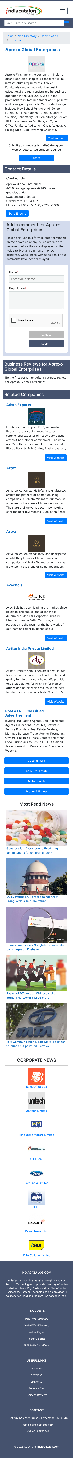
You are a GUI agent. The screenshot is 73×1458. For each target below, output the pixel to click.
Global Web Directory (36, 1325)
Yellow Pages (36, 1332)
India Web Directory (36, 1318)
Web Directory (27, 36)
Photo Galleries (36, 1338)
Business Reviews (36, 1394)
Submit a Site (36, 1388)
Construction (49, 36)
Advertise (36, 1374)
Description (17, 288)
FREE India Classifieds (36, 1345)
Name (13, 272)
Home (9, 36)
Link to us (36, 1381)
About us (36, 1368)
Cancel (46, 334)
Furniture (15, 40)
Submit (46, 343)
